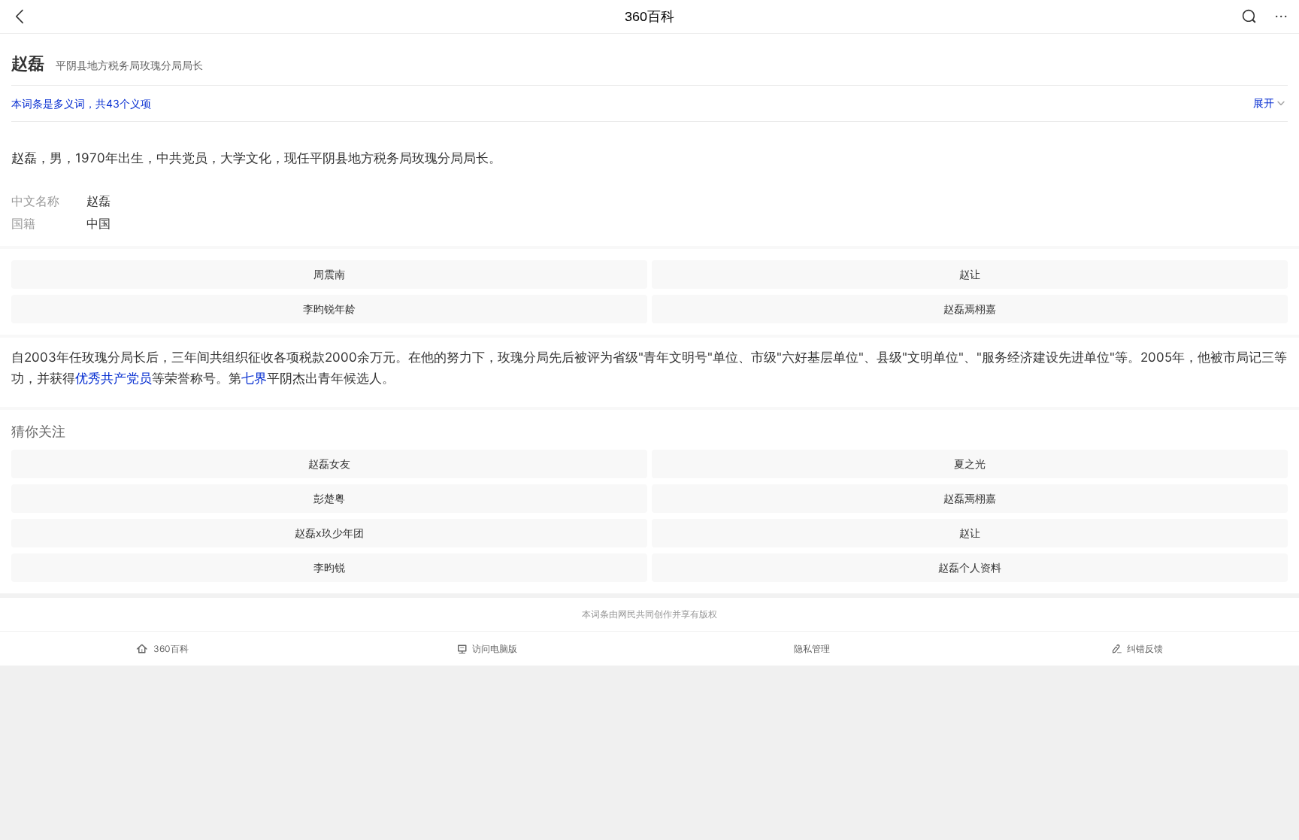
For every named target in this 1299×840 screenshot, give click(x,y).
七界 (254, 378)
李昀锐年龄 (329, 308)
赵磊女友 (329, 463)
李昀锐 (329, 567)
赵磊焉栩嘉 (969, 308)
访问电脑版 (494, 648)
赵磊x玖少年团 (329, 532)
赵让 (969, 274)
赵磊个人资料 (969, 567)
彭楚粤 (329, 498)
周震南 (329, 274)
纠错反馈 (1145, 648)
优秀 (113, 378)
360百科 (649, 16)
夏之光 (970, 463)
